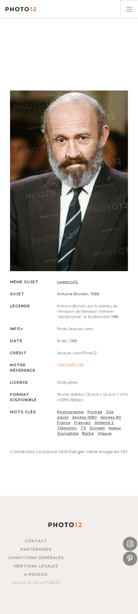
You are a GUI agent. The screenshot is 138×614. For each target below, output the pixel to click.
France (63, 422)
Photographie (70, 412)
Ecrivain (97, 428)
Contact (36, 541)
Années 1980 (84, 417)
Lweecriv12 (67, 282)
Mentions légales (36, 566)
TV (83, 428)
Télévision (67, 428)
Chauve (104, 433)
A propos (36, 574)
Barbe (88, 433)
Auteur (115, 428)
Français (82, 422)
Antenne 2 (104, 422)
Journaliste (67, 433)
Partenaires (36, 549)
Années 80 (110, 417)
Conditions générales (36, 557)
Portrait (94, 412)
